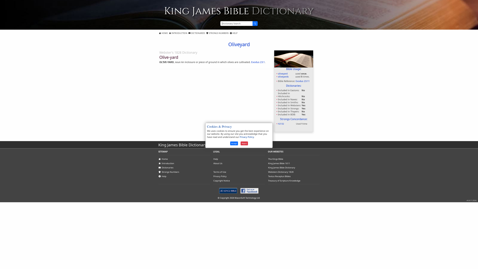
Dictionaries (197, 33)
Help (235, 33)
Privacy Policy (220, 176)
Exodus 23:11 (303, 81)
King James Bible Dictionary (281, 167)
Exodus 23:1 (258, 62)
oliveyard (283, 73)
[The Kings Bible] (229, 190)
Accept (234, 143)
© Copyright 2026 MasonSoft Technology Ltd (239, 198)
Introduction (179, 33)
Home (164, 33)
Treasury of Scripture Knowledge (284, 180)
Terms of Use (219, 171)
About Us (217, 163)
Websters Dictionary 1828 (281, 171)
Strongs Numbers (218, 33)
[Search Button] (255, 23)
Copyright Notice (221, 180)
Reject (244, 143)
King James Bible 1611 (279, 163)
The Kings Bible (275, 159)
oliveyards (283, 76)
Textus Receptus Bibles (279, 176)
